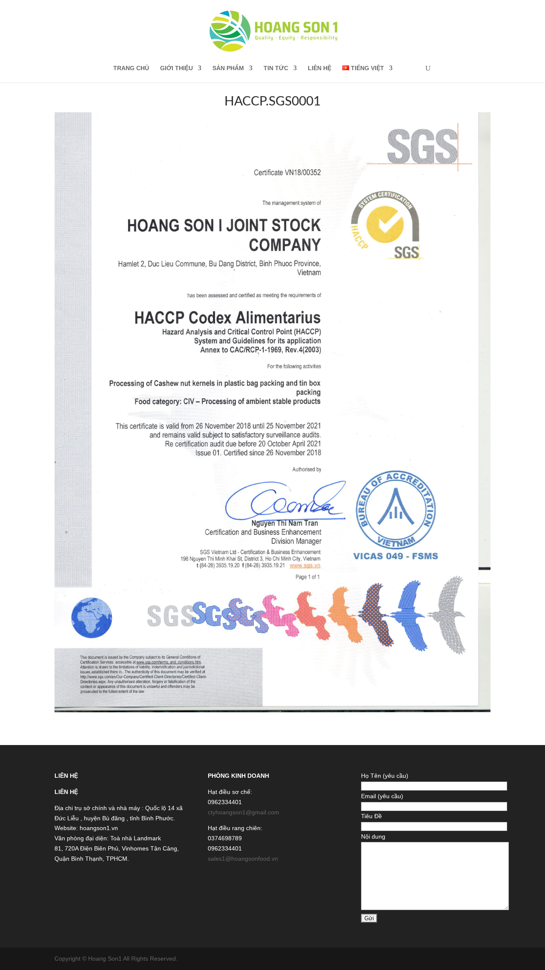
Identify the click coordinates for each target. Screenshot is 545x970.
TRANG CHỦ (131, 68)
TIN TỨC (276, 68)
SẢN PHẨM (228, 68)
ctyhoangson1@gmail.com (243, 812)
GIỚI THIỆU (176, 68)
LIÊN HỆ (319, 68)
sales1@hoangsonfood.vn (243, 858)
